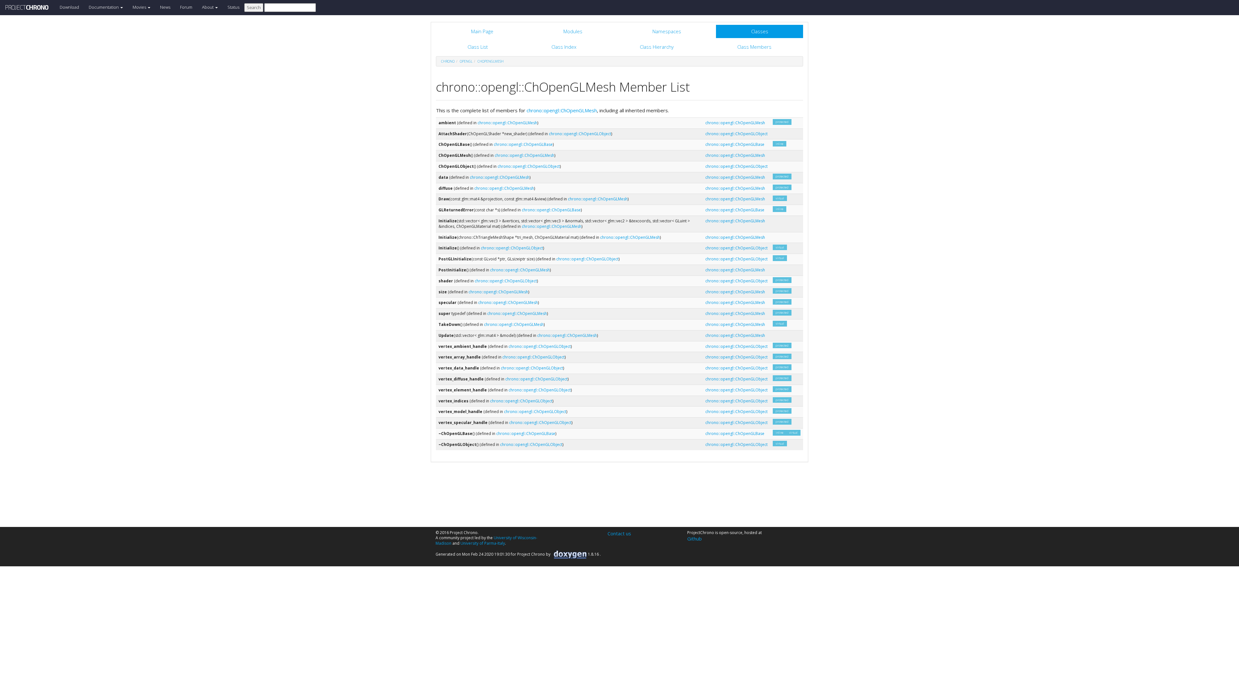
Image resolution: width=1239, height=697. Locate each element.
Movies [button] (140, 7)
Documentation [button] (104, 7)
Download (69, 7)
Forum (186, 7)
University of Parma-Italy (482, 543)
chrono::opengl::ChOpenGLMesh (562, 110)
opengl (466, 61)
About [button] (208, 7)
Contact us (619, 533)
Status (233, 7)
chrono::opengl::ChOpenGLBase (523, 144)
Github (694, 538)
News (165, 7)
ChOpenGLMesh (491, 61)
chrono (448, 61)
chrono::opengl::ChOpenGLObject (580, 133)
